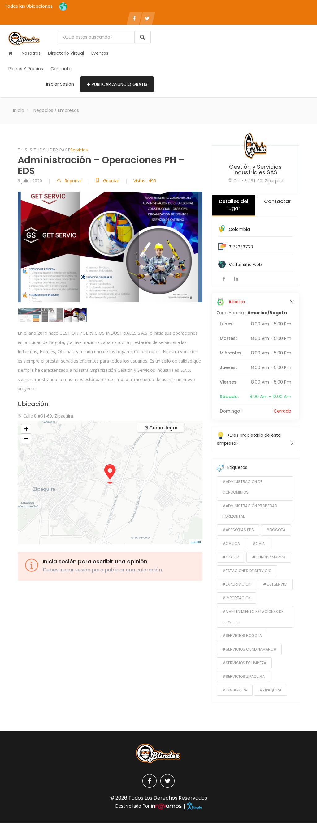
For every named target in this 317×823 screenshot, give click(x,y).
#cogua (231, 557)
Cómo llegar (163, 428)
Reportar (73, 181)
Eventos (99, 53)
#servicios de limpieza (244, 662)
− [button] (26, 438)
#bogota (275, 529)
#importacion (236, 597)
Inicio (18, 110)
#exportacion (236, 584)
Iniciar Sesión (60, 84)
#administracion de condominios (242, 487)
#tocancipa (234, 690)
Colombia (239, 229)
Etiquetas (237, 467)
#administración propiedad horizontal (249, 511)
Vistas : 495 (144, 181)
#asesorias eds (238, 529)
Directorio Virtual (66, 53)
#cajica (231, 543)
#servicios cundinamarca (249, 649)
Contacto (61, 69)
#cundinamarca (268, 557)
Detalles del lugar (233, 205)
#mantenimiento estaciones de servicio (252, 617)
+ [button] (26, 429)
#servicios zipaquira (243, 676)
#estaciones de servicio (246, 570)
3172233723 (241, 247)
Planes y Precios (25, 69)
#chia (258, 543)
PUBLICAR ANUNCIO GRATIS (119, 84)
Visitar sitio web (245, 264)
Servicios (79, 150)
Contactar (277, 201)
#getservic (275, 584)
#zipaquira (270, 690)
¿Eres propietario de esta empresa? (249, 439)
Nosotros (31, 53)
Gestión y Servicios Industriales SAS (255, 169)
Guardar (111, 181)
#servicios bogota (242, 635)
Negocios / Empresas (56, 110)
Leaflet (196, 541)
